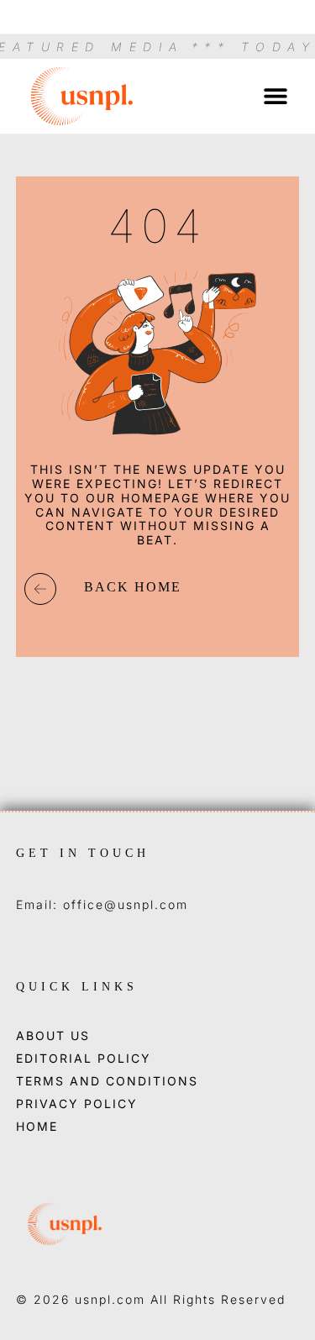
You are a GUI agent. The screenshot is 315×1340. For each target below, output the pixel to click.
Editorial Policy (83, 1058)
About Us (53, 1036)
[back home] (40, 589)
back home (132, 587)
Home (37, 1126)
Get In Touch (83, 853)
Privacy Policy (77, 1104)
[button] (275, 96)
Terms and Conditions (107, 1081)
